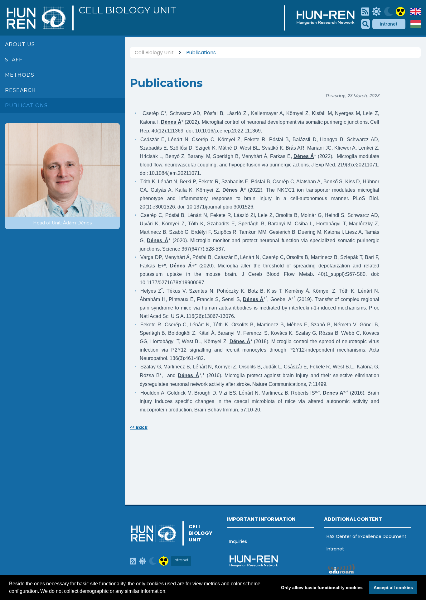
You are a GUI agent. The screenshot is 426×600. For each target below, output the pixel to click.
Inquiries (238, 541)
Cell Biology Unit (127, 10)
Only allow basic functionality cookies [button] (322, 587)
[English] (415, 11)
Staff (13, 60)
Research (20, 90)
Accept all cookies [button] (393, 587)
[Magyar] (415, 24)
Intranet (389, 24)
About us (20, 44)
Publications (26, 105)
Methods (19, 75)
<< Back (139, 427)
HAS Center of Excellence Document (366, 536)
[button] (169, 592)
